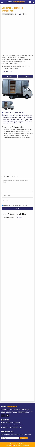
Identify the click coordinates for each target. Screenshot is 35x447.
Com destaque (13, 427)
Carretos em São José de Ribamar (14, 112)
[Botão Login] (30, 1)
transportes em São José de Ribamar (15, 123)
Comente (26, 76)
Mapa (10, 76)
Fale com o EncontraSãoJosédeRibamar (13, 425)
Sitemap (23, 443)
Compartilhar (8, 14)
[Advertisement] (17, 35)
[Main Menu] (1, 2)
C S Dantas (19, 217)
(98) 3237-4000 (8, 71)
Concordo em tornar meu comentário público (15, 205)
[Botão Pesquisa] (33, 2)
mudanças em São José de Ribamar (20, 121)
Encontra (16, 2)
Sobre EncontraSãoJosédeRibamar (12, 422)
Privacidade (17, 443)
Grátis (20, 427)
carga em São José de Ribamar (13, 115)
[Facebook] (3, 415)
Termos (12, 443)
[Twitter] (7, 415)
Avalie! (19, 14)
